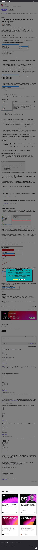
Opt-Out (25, 277)
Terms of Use (24, 276)
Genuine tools (20, 542)
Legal (15, 542)
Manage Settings (21, 279)
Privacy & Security (4, 542)
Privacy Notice (17, 276)
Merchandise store (33, 546)
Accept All (15, 279)
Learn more (20, 273)
